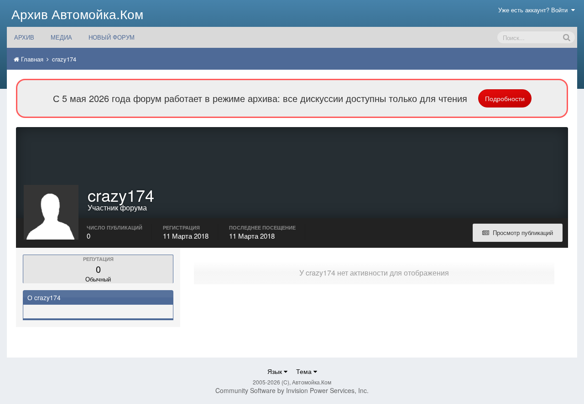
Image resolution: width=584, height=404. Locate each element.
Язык (275, 371)
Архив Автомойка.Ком (77, 14)
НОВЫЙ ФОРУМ (112, 37)
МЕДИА (61, 37)
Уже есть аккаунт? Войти (534, 9)
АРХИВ (24, 37)
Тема (304, 371)
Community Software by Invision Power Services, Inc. (292, 390)
